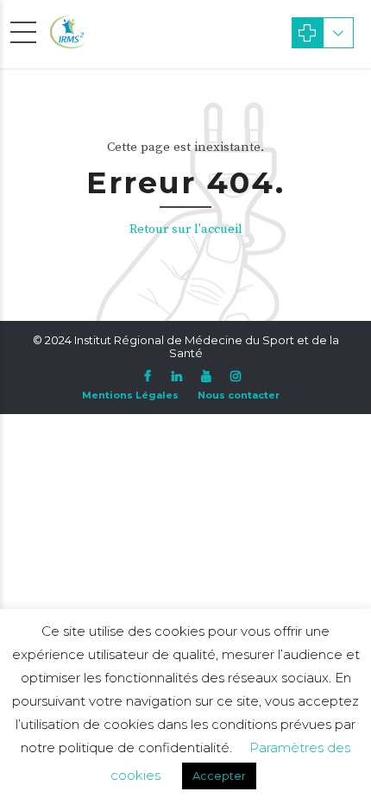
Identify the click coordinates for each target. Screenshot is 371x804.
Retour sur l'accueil (185, 229)
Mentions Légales (130, 395)
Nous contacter (239, 395)
